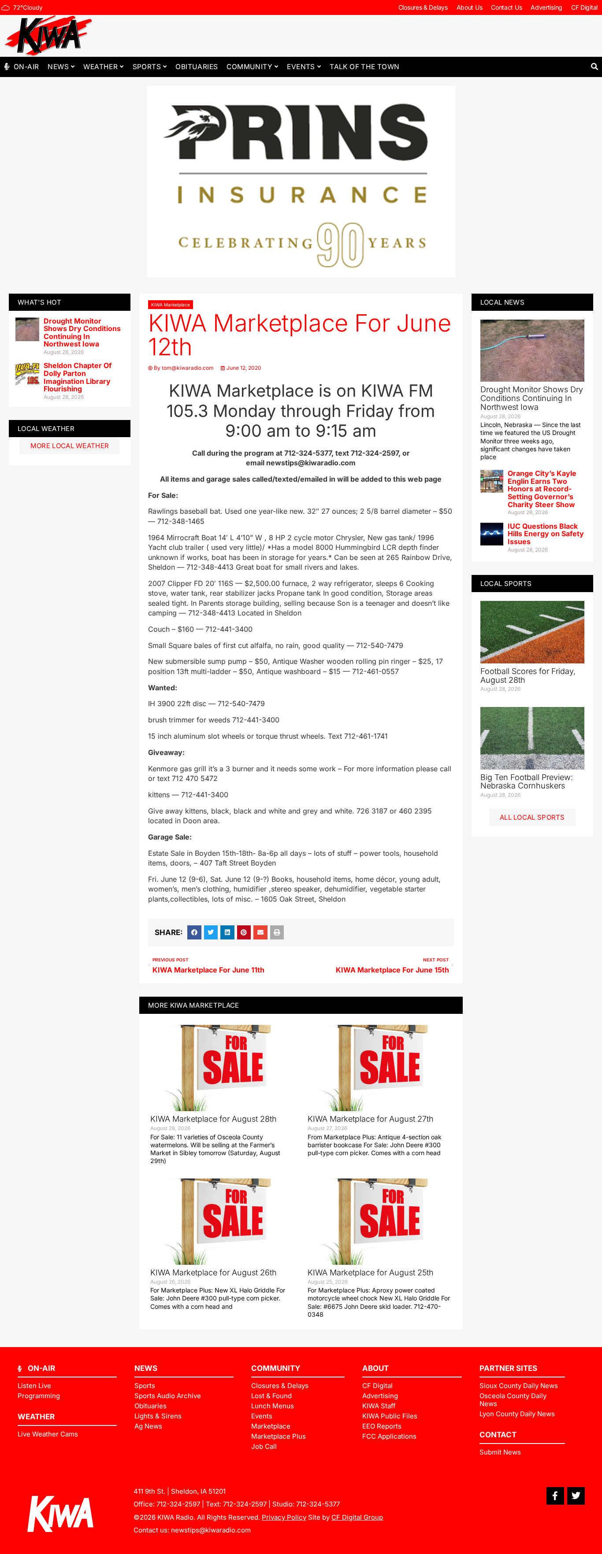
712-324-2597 (178, 1504)
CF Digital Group (357, 1517)
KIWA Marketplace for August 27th (371, 1118)
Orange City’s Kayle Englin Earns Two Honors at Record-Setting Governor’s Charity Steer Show (542, 488)
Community (249, 67)
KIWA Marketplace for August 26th (213, 1272)
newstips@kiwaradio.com (211, 1530)
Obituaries (196, 67)
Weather (100, 67)
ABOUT (375, 1368)
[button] (594, 66)
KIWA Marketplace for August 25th (371, 1272)
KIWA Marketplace (170, 304)
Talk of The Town (364, 67)
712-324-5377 (318, 1504)
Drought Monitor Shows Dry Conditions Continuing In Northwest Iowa (82, 333)
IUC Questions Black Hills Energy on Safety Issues (546, 534)
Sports (147, 67)
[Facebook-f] (555, 1496)
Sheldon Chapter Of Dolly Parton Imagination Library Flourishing (77, 377)
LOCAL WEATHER (46, 428)
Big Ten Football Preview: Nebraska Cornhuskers (526, 782)
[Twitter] (576, 1496)
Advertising (546, 7)
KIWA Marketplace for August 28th (213, 1118)
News (58, 67)
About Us (470, 7)
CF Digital (584, 7)
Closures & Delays (423, 7)
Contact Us (506, 7)
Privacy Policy (284, 1517)
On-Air (26, 67)
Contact (498, 1434)
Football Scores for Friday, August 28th (528, 676)
